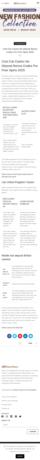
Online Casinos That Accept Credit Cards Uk (17, 174)
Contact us (5, 408)
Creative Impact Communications (24, 390)
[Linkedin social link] (25, 336)
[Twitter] (20, 416)
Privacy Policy (6, 404)
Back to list (20, 343)
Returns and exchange (10, 401)
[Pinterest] (16, 416)
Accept (20, 456)
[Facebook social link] (9, 336)
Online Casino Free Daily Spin (12, 328)
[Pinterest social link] (20, 336)
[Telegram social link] (30, 336)
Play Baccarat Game (9, 177)
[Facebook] (2, 416)
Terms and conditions (9, 397)
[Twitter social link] (14, 336)
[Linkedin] (11, 416)
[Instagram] (7, 416)
